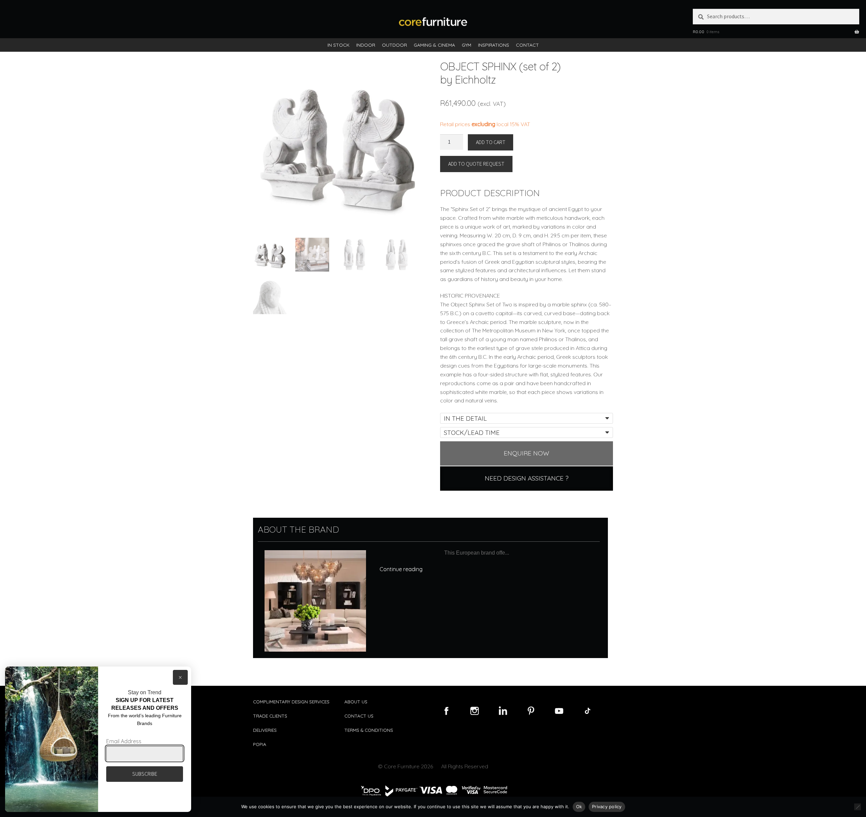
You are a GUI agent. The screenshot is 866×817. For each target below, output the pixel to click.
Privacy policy (607, 806)
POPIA (259, 744)
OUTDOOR (394, 45)
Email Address (123, 741)
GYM (466, 45)
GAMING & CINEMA (434, 45)
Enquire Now (526, 453)
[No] (857, 806)
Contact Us (358, 716)
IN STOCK (338, 45)
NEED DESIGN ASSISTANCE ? (527, 478)
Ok (579, 806)
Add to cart (490, 142)
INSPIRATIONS (493, 45)
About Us (355, 701)
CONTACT (527, 45)
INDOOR (365, 45)
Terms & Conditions (368, 730)
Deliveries (265, 730)
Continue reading (401, 569)
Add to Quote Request (476, 163)
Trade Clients (270, 716)
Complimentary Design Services (291, 701)
